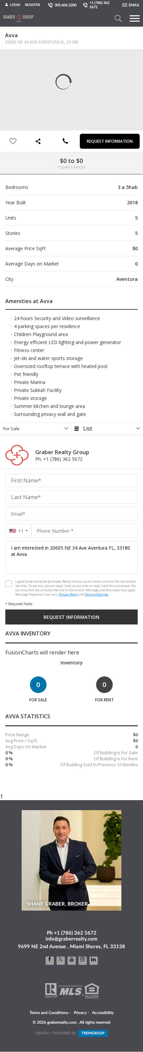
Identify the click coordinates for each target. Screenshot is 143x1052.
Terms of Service (96, 594)
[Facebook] (50, 961)
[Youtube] (72, 961)
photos (10, 60)
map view (24, 60)
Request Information (110, 141)
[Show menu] (134, 18)
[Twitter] (61, 961)
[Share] (39, 141)
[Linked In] (93, 961)
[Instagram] (82, 961)
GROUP (92, 1033)
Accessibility (103, 1013)
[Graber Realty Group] (18, 18)
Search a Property (118, 18)
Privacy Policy (68, 594)
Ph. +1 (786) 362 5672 (58, 459)
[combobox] (18, 531)
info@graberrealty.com (71, 939)
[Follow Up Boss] (8, 583)
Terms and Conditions (49, 1013)
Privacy (80, 1013)
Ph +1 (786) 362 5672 (71, 933)
